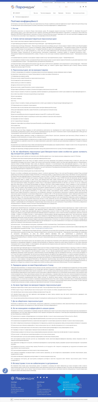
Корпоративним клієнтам (17, 391)
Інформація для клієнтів (43, 392)
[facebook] (40, 377)
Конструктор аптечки (78, 13)
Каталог (17, 13)
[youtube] (47, 377)
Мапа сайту (14, 392)
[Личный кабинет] (81, 6)
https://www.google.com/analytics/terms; (42, 228)
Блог (54, 13)
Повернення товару (16, 387)
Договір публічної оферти (17, 389)
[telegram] (43, 377)
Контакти (68, 13)
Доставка (13, 385)
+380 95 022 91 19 (67, 387)
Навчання (60, 13)
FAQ (38, 387)
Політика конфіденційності (43, 389)
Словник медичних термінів (44, 394)
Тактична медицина (46, 13)
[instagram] (37, 377)
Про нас (36, 13)
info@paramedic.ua (69, 389)
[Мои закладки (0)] (83, 6)
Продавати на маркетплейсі (44, 391)
